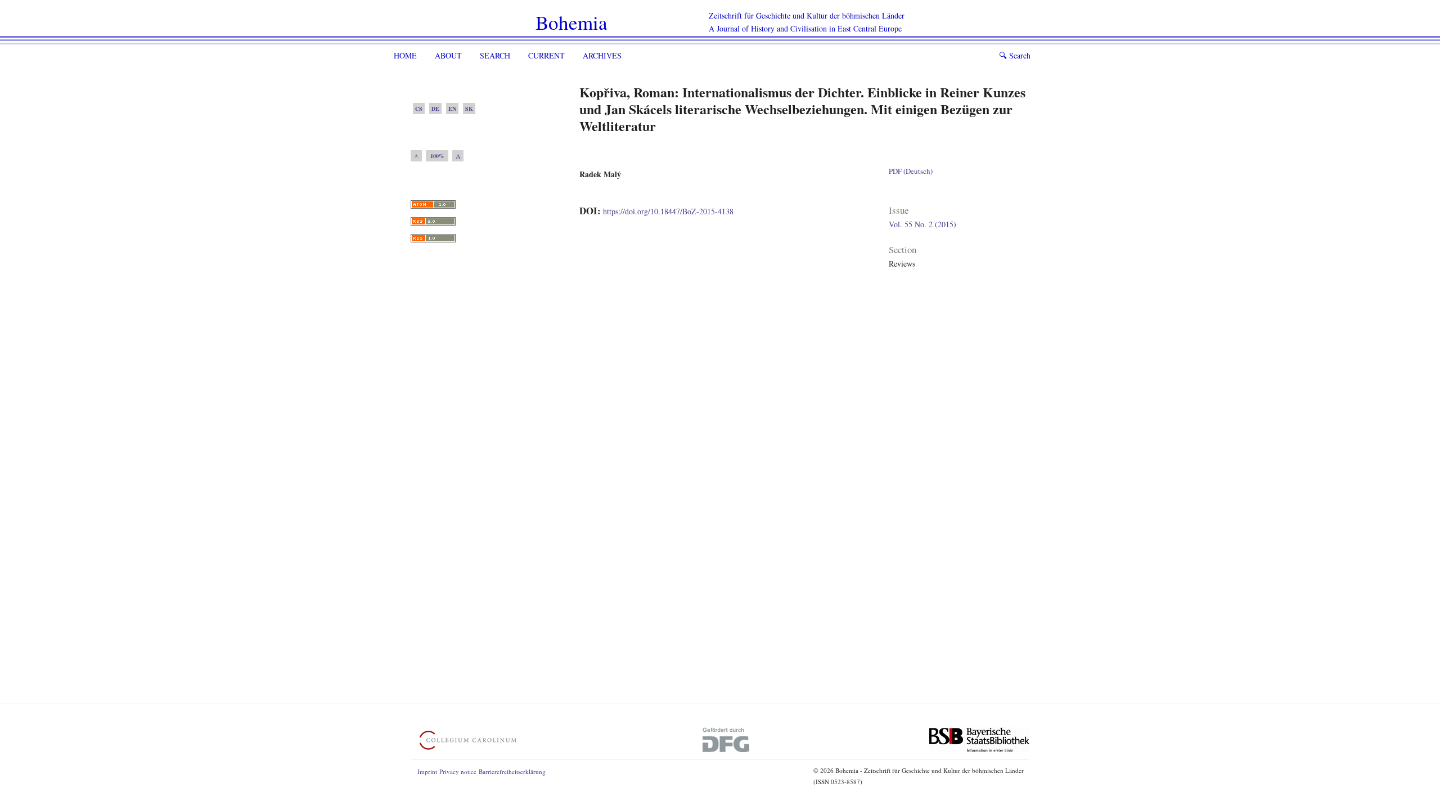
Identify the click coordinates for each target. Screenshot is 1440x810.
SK (469, 108)
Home (405, 55)
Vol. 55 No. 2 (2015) (922, 224)
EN (452, 108)
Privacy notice (457, 771)
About (448, 55)
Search (495, 55)
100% (437, 156)
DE (435, 108)
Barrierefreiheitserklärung (512, 771)
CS (418, 108)
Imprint (427, 771)
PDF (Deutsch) (911, 171)
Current (546, 55)
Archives (602, 55)
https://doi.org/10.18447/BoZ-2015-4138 (668, 211)
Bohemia (572, 22)
